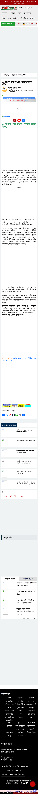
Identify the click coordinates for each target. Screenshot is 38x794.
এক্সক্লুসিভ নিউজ (16, 75)
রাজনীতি (9, 726)
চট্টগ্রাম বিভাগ (9, 711)
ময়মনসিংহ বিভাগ (9, 721)
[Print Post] (14, 120)
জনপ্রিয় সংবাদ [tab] (28, 579)
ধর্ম (24, 75)
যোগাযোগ (17, 791)
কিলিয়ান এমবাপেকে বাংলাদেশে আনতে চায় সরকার (25, 431)
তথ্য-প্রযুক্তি (27, 13)
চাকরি (19, 13)
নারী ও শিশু (31, 714)
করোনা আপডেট (31, 704)
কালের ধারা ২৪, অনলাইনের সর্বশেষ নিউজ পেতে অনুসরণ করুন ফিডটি (19, 100)
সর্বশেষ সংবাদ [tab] (10, 579)
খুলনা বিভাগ (20, 707)
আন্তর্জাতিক (28, 8)
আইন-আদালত (9, 704)
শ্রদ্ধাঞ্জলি (31, 729)
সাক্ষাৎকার (9, 732)
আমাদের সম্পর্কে (9, 791)
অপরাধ (20, 701)
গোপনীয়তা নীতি (28, 791)
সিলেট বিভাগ (31, 732)
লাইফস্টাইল (24, 18)
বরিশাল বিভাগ (9, 717)
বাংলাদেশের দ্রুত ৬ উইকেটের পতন (26, 440)
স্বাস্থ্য (9, 18)
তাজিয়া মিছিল (13, 496)
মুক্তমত (20, 723)
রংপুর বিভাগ (31, 723)
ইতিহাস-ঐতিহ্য (20, 704)
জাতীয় (20, 698)
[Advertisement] (19, 51)
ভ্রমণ (31, 717)
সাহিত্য (15, 18)
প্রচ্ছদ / (6, 75)
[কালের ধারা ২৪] (6, 694)
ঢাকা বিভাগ (31, 711)
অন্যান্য (32, 18)
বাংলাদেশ (11, 8)
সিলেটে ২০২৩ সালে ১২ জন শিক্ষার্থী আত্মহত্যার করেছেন (24, 462)
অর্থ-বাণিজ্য (31, 701)
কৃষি (9, 707)
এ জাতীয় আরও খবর (9, 425)
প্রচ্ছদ (4, 8)
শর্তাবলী (21, 791)
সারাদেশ (19, 8)
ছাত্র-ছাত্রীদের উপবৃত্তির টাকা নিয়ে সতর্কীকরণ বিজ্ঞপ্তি (25, 452)
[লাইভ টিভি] (19, 120)
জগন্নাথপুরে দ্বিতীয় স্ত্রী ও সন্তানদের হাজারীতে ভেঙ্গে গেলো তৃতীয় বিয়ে (26, 483)
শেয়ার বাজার (20, 729)
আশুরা (5, 496)
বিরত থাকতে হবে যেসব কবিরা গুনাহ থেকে (25, 472)
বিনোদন (4, 13)
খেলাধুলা (12, 13)
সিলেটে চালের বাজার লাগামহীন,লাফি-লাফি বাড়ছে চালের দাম (25, 611)
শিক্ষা (3, 18)
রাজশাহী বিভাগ (20, 726)
